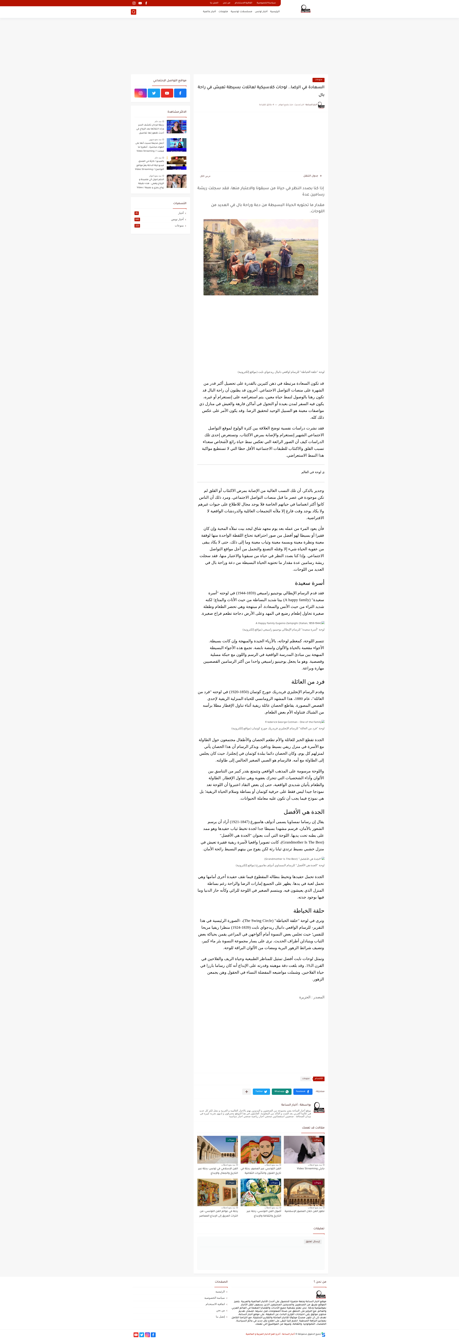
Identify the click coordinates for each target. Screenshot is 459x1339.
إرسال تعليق (313, 1241)
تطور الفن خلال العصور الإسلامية (305, 1211)
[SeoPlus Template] (323, 1334)
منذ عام (158, 121)
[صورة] (176, 126)
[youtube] (140, 3)
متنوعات (223, 11)
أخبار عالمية (209, 11)
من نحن (226, 3)
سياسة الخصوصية (266, 3)
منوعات (318, 80)
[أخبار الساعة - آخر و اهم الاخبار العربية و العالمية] (305, 8)
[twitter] (154, 93)
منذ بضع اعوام (155, 176)
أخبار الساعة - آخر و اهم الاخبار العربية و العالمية (270, 1334)
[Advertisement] (229, 46)
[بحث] (133, 12)
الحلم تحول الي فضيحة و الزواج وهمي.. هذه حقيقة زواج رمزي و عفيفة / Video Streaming (150, 184)
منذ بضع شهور (155, 139)
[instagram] (134, 3)
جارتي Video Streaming (311, 1169)
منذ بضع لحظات (315, 1165)
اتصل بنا (214, 3)
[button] (303, 1092)
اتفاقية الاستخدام (243, 3)
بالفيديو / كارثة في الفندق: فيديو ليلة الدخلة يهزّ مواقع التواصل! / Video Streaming (149, 165)
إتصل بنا (220, 1316)
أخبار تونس (261, 11)
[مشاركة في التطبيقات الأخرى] (246, 1092)
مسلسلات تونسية (241, 11)
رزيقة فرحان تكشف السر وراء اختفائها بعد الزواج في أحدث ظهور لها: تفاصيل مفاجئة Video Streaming (150, 130)
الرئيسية (275, 11)
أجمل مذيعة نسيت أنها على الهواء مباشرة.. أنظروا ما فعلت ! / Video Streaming (149, 147)
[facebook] (146, 3)
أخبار (159, 212)
